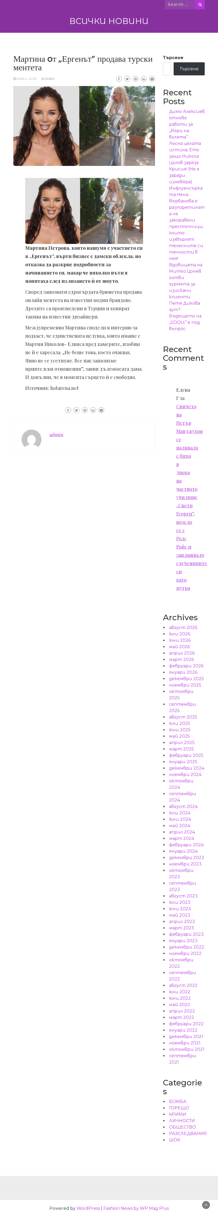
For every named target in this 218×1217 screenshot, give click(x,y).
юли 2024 (179, 812)
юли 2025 (179, 723)
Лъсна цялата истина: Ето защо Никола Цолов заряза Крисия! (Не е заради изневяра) (185, 162)
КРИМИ (177, 1114)
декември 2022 (186, 947)
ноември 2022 (185, 953)
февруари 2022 (186, 1023)
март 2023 (181, 927)
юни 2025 (180, 729)
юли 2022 (179, 991)
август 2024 (183, 806)
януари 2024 (183, 851)
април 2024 (182, 832)
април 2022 (182, 1011)
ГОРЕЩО (179, 1107)
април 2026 (182, 653)
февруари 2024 (186, 844)
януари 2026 (183, 672)
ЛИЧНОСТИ (182, 1120)
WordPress (88, 1208)
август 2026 (183, 627)
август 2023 (183, 896)
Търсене (173, 57)
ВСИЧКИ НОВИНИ (109, 21)
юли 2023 (179, 902)
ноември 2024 (185, 774)
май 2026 (179, 646)
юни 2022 (180, 998)
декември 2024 (186, 768)
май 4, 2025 (27, 79)
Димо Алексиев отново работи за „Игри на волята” (187, 124)
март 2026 (181, 659)
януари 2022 (183, 1030)
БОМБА (47, 79)
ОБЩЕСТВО (182, 1127)
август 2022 (183, 985)
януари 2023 (183, 940)
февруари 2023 (186, 934)
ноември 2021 (184, 1043)
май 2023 (179, 915)
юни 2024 (180, 819)
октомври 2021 (186, 1049)
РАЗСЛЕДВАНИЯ (188, 1133)
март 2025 (181, 749)
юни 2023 (180, 908)
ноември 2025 (185, 685)
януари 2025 (183, 761)
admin (56, 435)
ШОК (174, 1139)
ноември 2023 (185, 864)
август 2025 (183, 717)
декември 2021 (186, 1036)
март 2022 (181, 1017)
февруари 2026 (186, 665)
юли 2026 (179, 633)
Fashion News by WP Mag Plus (136, 1208)
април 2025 (182, 742)
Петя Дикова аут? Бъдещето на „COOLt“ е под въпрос (185, 316)
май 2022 (179, 1004)
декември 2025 (186, 678)
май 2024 (179, 825)
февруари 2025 (186, 755)
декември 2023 (186, 857)
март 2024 (181, 838)
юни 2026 (180, 640)
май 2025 (179, 736)
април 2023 (182, 921)
